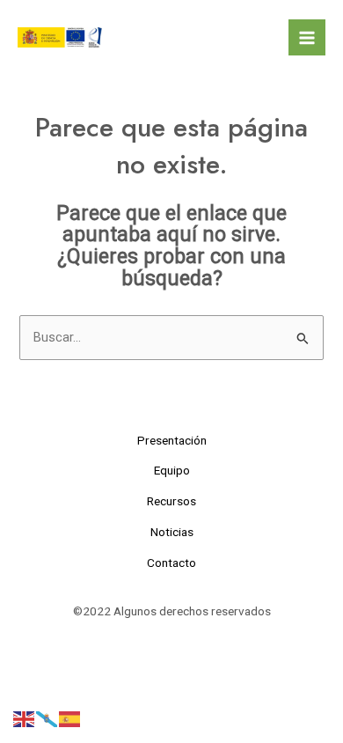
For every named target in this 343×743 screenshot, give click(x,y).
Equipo (172, 470)
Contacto (171, 562)
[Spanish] (70, 718)
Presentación (172, 440)
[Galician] (47, 718)
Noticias (171, 532)
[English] (24, 718)
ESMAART (178, 37)
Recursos (171, 501)
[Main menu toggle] (306, 37)
